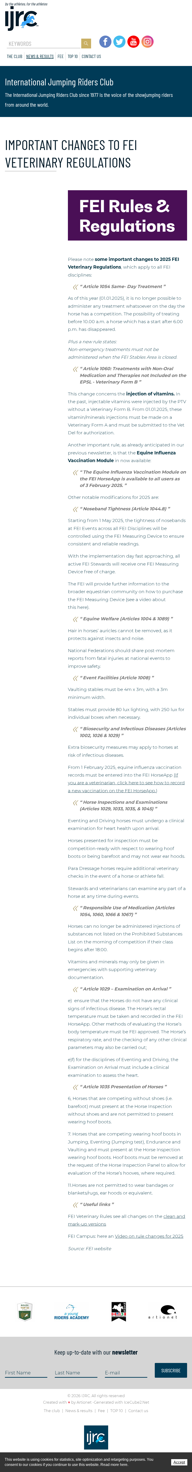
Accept (179, 1462)
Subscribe (171, 1370)
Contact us (91, 56)
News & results (40, 56)
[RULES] (127, 215)
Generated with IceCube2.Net (121, 1402)
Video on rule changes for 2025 (149, 1236)
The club (14, 56)
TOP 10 (73, 56)
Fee (61, 56)
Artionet (84, 1402)
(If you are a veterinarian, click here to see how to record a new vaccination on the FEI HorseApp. (126, 782)
